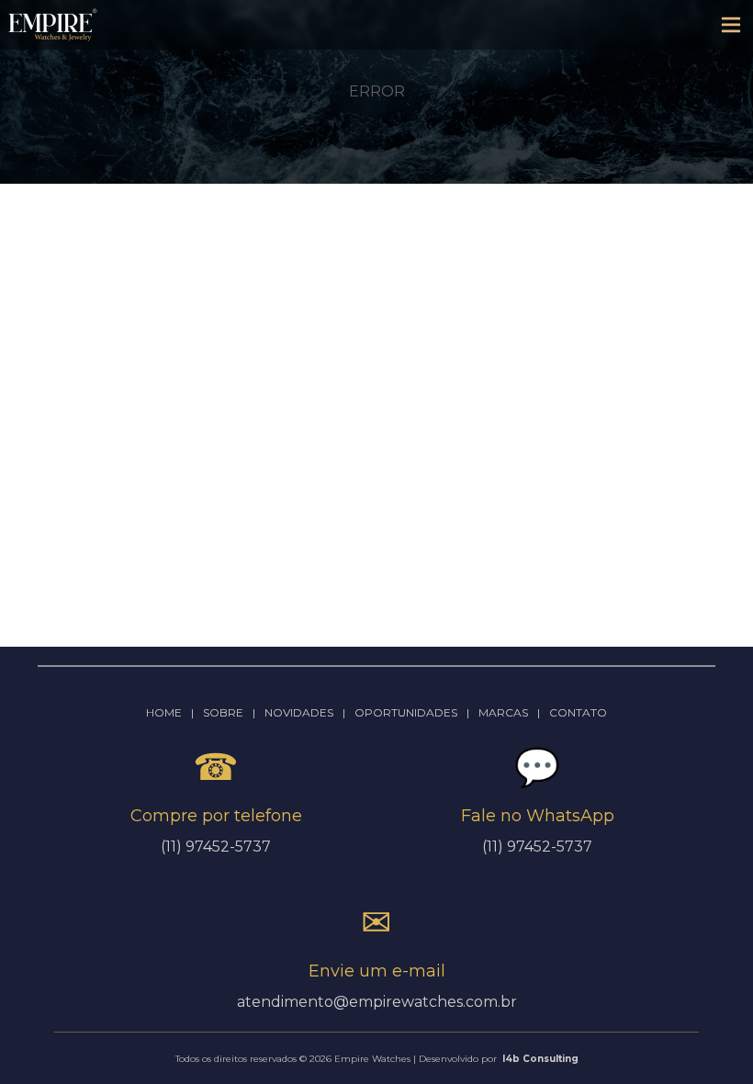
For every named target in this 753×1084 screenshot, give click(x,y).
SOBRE (223, 712)
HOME (164, 712)
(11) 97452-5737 (537, 846)
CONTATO (578, 712)
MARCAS (503, 712)
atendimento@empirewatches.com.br (377, 1002)
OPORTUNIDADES (405, 712)
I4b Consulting (540, 1059)
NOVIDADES (298, 712)
